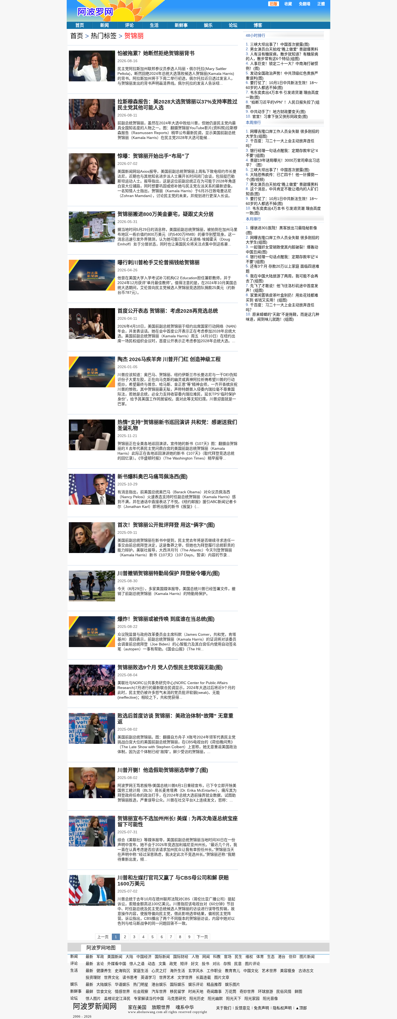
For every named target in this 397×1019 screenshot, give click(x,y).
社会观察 (140, 991)
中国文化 (250, 970)
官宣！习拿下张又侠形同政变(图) (280, 116)
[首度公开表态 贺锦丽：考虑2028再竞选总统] (92, 324)
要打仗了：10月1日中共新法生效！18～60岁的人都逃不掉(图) (282, 85)
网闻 (206, 956)
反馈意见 (242, 1008)
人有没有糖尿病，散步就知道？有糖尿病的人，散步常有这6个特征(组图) (282, 56)
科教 (217, 956)
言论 (100, 963)
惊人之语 (136, 963)
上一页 (103, 937)
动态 (151, 963)
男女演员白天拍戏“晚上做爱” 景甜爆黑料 (284, 49)
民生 (238, 956)
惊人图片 (93, 998)
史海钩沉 (122, 970)
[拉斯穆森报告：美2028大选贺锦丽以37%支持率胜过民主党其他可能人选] (92, 115)
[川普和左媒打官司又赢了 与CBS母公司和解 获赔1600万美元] (92, 891)
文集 (162, 963)
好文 (194, 963)
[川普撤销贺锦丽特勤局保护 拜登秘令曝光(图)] (92, 586)
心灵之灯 (159, 970)
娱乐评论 (195, 984)
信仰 (292, 956)
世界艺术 (166, 977)
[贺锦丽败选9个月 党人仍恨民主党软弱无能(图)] (92, 681)
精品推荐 (214, 984)
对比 (216, 963)
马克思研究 (176, 998)
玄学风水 (195, 970)
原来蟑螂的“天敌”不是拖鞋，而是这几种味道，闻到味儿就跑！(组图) (282, 316)
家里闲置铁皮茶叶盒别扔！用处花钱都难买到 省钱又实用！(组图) (282, 297)
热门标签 (104, 35)
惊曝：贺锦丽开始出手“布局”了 (153, 156)
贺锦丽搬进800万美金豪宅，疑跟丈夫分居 (165, 214)
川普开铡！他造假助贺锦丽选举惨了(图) (162, 770)
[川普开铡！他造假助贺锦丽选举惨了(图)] (92, 783)
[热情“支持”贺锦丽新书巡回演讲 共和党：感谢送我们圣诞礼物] (92, 435)
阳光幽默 (215, 998)
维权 (249, 956)
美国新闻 (114, 956)
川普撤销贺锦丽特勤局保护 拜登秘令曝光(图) (168, 573)
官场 (227, 956)
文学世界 (185, 977)
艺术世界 (269, 970)
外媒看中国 (116, 963)
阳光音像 (270, 998)
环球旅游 (265, 991)
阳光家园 (252, 998)
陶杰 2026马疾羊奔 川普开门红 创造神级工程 (169, 359)
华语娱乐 (122, 984)
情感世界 (122, 991)
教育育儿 (232, 970)
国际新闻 (162, 956)
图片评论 (252, 963)
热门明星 (140, 984)
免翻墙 (304, 4)
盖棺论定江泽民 (117, 998)
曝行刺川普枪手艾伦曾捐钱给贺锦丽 (158, 262)
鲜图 (298, 991)
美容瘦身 (287, 970)
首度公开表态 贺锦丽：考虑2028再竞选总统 (167, 311)
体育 (260, 956)
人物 (195, 956)
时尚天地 (195, 991)
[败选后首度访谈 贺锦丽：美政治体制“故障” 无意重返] (92, 729)
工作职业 (214, 970)
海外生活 (177, 970)
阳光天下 (233, 998)
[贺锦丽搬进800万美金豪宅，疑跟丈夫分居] (92, 227)
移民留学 (177, 991)
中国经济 (144, 956)
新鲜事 (181, 25)
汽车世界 (159, 991)
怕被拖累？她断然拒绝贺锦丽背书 (155, 53)
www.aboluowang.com (145, 1012)
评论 (129, 25)
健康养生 (104, 970)
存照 (227, 963)
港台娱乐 (159, 984)
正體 (321, 4)
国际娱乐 (177, 984)
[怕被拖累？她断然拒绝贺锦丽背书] (92, 66)
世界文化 (111, 977)
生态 (271, 956)
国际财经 (180, 956)
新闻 (104, 25)
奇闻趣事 (214, 991)
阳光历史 (196, 998)
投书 (205, 963)
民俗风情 (283, 991)
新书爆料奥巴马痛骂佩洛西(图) (152, 476)
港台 (281, 956)
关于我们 (223, 1008)
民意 (238, 963)
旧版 (273, 4)
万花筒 (230, 991)
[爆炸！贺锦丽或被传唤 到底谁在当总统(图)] (92, 632)
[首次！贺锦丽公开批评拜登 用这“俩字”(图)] (92, 538)
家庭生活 (140, 970)
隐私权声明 (282, 1008)
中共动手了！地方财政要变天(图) (278, 111)
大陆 (129, 956)
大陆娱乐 (104, 984)
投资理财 (93, 977)
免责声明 (261, 1008)
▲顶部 (301, 1008)
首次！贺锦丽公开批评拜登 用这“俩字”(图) (166, 525)
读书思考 (129, 977)
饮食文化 (104, 991)
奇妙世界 (247, 991)
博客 (258, 25)
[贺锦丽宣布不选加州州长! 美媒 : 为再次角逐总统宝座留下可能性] (92, 832)
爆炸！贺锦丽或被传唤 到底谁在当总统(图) (165, 619)
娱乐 (208, 25)
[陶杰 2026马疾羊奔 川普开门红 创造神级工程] (92, 372)
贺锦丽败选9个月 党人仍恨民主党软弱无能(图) (170, 667)
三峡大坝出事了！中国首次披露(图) (279, 44)
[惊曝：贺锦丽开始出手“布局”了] (92, 169)
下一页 (202, 937)
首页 (79, 25)
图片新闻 (307, 956)
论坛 (233, 25)
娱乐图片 (232, 984)
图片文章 (221, 977)
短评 (184, 963)
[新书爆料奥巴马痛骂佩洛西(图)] (92, 490)
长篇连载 (203, 977)
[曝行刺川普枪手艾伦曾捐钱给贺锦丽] (92, 276)
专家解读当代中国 (149, 998)
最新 (89, 956)
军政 (100, 956)
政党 (173, 963)
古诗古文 (306, 970)
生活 (154, 25)
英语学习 (148, 977)
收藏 (288, 4)
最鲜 (89, 991)
